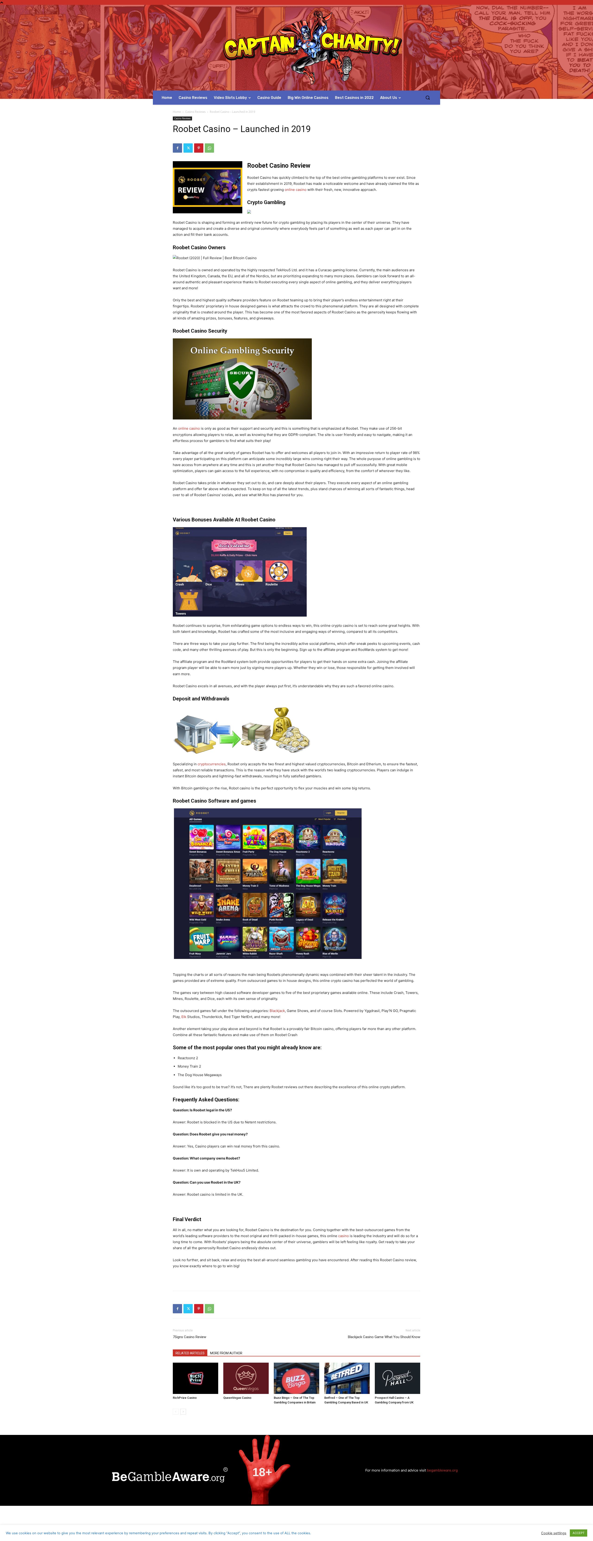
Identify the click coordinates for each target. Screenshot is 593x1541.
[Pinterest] (198, 148)
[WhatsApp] (209, 148)
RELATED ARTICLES (190, 1353)
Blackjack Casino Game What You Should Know (384, 1337)
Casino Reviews (195, 112)
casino (343, 1236)
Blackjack (277, 1010)
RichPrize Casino (185, 1397)
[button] (428, 97)
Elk (183, 1017)
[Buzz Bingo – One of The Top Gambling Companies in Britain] (296, 1378)
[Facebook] (177, 148)
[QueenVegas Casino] (246, 1378)
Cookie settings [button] (553, 1533)
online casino (295, 189)
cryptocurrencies (212, 764)
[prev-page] (176, 1412)
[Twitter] (188, 148)
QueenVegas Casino (237, 1397)
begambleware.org (442, 1470)
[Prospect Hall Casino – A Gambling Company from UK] (397, 1378)
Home (177, 112)
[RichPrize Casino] (195, 1378)
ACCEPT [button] (578, 1533)
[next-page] (183, 1412)
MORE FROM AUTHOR (226, 1353)
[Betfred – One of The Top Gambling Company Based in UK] (347, 1378)
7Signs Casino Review (189, 1337)
